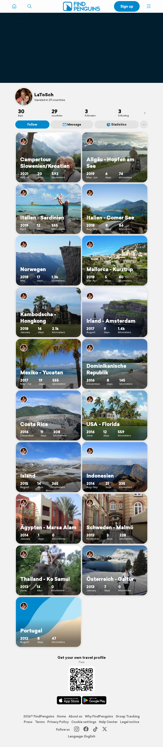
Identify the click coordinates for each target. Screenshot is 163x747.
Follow (32, 124)
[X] (104, 729)
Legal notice (129, 722)
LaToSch (43, 94)
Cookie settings (83, 722)
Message (74, 124)
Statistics (118, 124)
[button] (148, 6)
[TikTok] (95, 729)
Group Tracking (128, 716)
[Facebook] (86, 729)
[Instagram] (76, 729)
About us (75, 716)
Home (61, 716)
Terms (40, 722)
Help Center (108, 722)
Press (28, 722)
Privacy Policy (58, 722)
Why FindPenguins (99, 716)
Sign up (126, 6)
